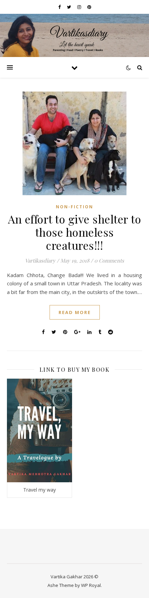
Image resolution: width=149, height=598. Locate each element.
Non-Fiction (74, 207)
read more (75, 312)
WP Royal (91, 585)
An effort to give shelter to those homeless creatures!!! (74, 232)
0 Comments (109, 260)
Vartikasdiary (40, 260)
